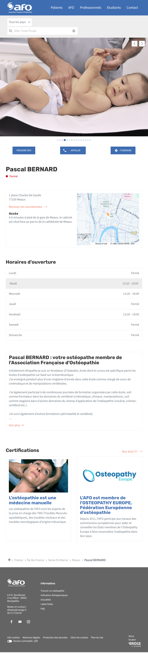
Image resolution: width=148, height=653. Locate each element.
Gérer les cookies (79, 637)
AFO (71, 7)
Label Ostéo (47, 604)
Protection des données (55, 637)
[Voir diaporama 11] (81, 140)
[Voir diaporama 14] (88, 140)
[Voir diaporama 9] (76, 140)
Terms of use (101, 244)
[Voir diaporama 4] (65, 140)
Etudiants (114, 7)
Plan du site (97, 637)
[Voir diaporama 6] (69, 140)
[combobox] (19, 22)
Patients (57, 7)
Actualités (46, 600)
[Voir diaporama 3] (62, 140)
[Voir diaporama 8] (74, 140)
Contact (132, 7)
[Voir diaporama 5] (67, 140)
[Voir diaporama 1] (58, 140)
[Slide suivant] (142, 44)
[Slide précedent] (134, 44)
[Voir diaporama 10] (78, 140)
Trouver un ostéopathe (52, 591)
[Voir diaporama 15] (90, 140)
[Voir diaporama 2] (60, 140)
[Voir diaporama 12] (83, 140)
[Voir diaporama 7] (71, 140)
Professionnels (90, 7)
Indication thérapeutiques (54, 595)
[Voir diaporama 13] (85, 140)
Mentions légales (31, 637)
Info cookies (13, 637)
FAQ (43, 609)
